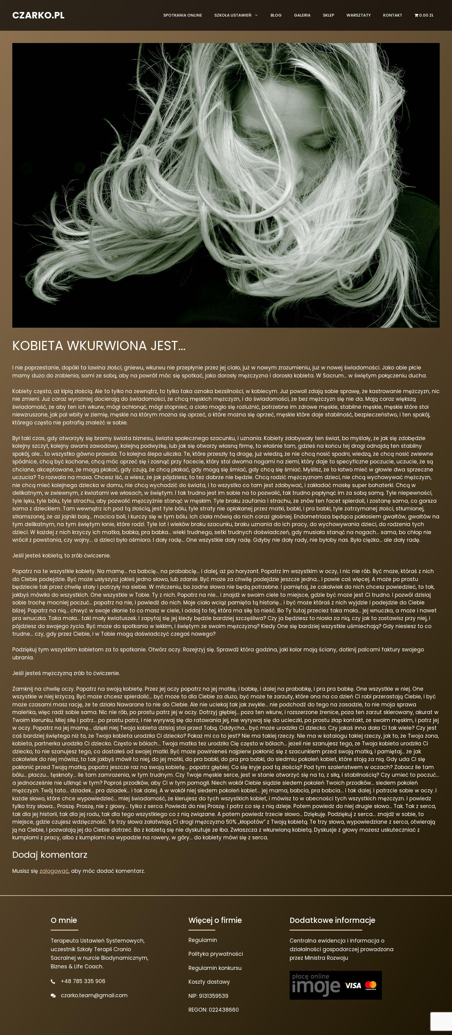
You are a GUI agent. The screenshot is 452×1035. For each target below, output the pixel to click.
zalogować (54, 871)
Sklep (328, 15)
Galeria (302, 15)
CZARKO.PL (38, 15)
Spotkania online (182, 15)
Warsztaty (359, 15)
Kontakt (392, 15)
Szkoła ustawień (232, 15)
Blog (276, 15)
